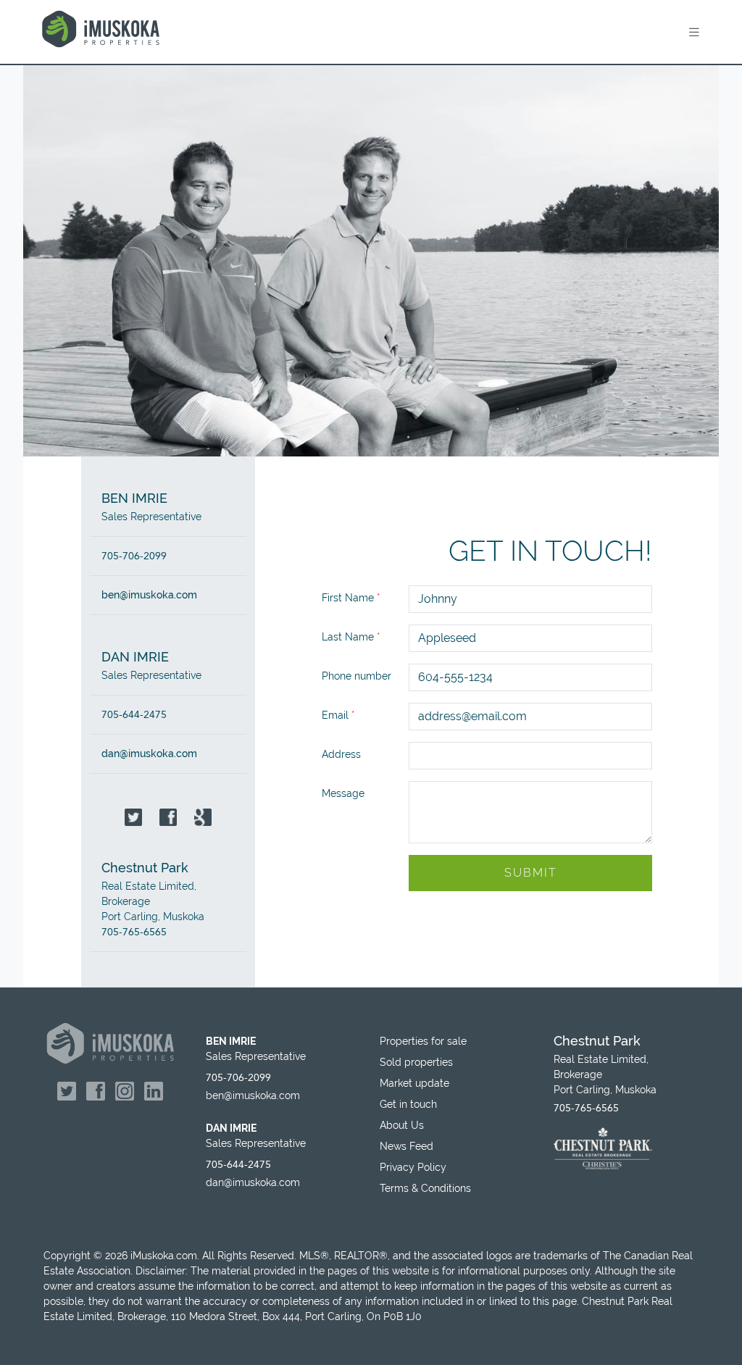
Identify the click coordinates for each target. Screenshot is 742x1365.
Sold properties (416, 1062)
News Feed (406, 1146)
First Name (351, 598)
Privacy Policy (413, 1167)
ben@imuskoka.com (149, 595)
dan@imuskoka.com (149, 753)
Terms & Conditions (425, 1188)
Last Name (351, 637)
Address (341, 754)
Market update (414, 1083)
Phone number (356, 676)
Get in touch (408, 1104)
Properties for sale (423, 1041)
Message (343, 793)
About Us (402, 1125)
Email (338, 715)
